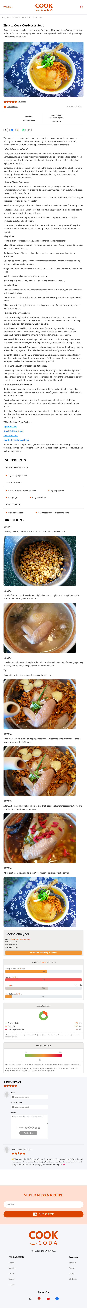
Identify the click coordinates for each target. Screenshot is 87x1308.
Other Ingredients (20, 17)
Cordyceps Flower (36, 17)
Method (11, 1274)
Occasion (12, 1284)
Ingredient (12, 1268)
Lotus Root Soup (11, 435)
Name (13, 1092)
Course (11, 1263)
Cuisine (11, 1279)
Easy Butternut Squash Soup (16, 440)
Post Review (28, 1133)
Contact (72, 1268)
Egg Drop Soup (10, 426)
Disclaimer (73, 1279)
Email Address (16, 1102)
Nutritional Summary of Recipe (43, 952)
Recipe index (6, 17)
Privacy (71, 1274)
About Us (72, 1263)
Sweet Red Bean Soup (13, 431)
